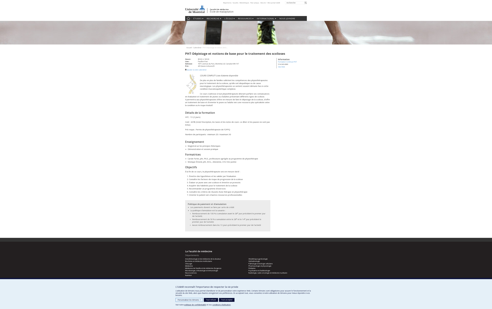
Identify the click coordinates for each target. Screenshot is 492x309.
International (265, 18)
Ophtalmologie (254, 261)
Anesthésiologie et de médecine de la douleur (203, 259)
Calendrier (197, 47)
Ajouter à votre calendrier (196, 70)
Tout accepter (227, 299)
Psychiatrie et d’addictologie (259, 270)
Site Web (281, 67)
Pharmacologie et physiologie (259, 266)
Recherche (213, 18)
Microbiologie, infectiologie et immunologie (201, 270)
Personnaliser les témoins (189, 300)
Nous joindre (287, 18)
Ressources (245, 18)
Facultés (235, 3)
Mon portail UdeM (274, 3)
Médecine (189, 266)
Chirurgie (188, 263)
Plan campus (254, 3)
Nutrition (188, 275)
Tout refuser (211, 299)
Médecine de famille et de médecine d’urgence (203, 268)
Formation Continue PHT (287, 62)
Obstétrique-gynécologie (258, 259)
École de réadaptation (222, 11)
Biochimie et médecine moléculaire (198, 261)
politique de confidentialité (195, 304)
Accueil (188, 18)
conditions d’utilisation (221, 304)
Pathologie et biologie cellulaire (260, 263)
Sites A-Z (263, 3)
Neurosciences (191, 273)
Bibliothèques (244, 3)
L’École (228, 18)
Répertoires (227, 3)
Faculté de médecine (219, 9)
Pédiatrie (251, 268)
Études (197, 18)
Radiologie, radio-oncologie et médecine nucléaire (267, 273)
